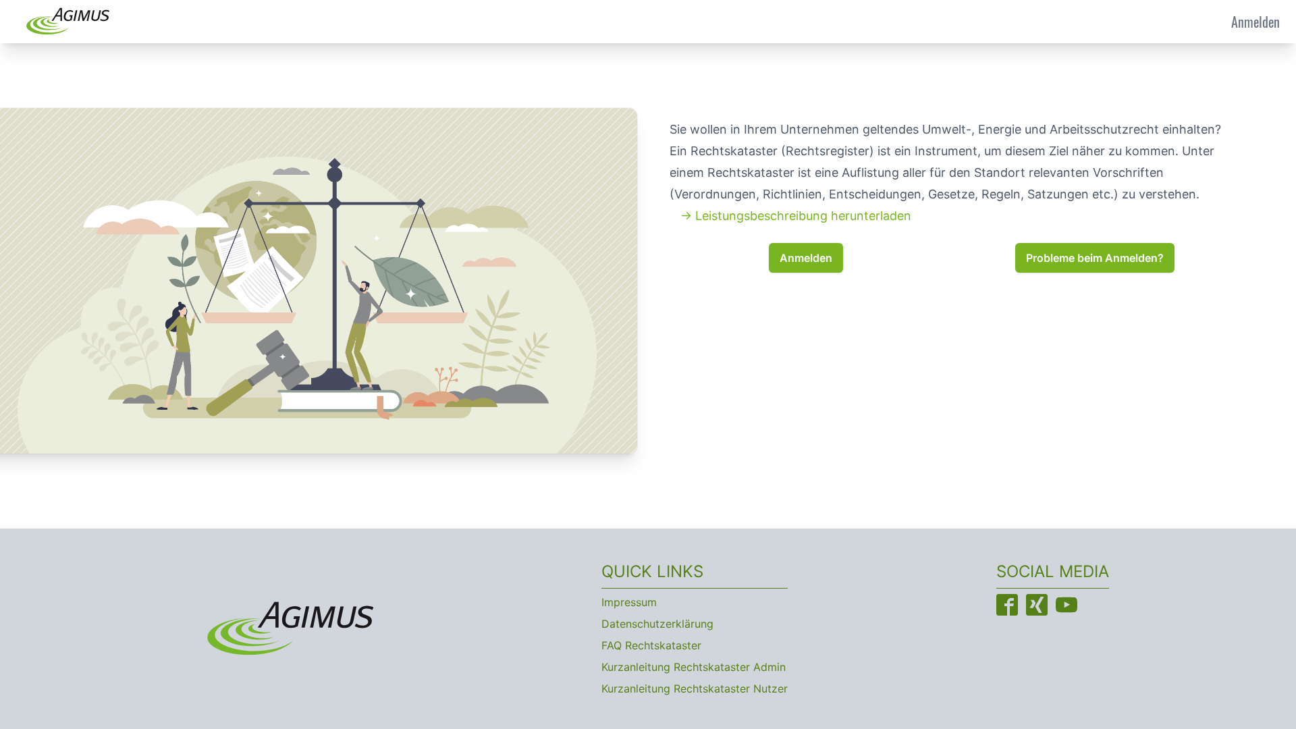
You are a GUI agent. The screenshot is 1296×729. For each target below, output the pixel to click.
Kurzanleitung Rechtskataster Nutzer (694, 688)
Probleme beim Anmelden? (1095, 258)
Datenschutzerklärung (657, 623)
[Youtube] (1066, 605)
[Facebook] (1007, 605)
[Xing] (1037, 605)
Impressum (629, 602)
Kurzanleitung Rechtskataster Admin (693, 667)
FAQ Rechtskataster (651, 645)
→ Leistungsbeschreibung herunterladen (795, 216)
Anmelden (1255, 21)
